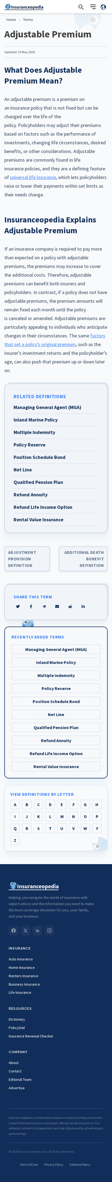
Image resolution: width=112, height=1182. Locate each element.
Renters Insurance (23, 975)
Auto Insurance (21, 959)
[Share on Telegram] (44, 606)
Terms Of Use (29, 1164)
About (13, 1062)
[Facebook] (13, 930)
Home (11, 19)
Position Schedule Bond (56, 701)
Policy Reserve (56, 688)
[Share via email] (57, 606)
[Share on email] (70, 606)
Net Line (56, 714)
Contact (15, 1071)
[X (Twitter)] (25, 930)
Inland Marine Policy (56, 662)
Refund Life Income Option (56, 753)
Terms (28, 19)
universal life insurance (33, 177)
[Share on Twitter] (18, 606)
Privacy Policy (53, 1164)
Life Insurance (20, 992)
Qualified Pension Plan (56, 727)
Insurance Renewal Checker (31, 1036)
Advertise (17, 1087)
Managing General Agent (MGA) (56, 649)
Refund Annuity (56, 740)
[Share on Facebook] (31, 606)
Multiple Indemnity (56, 675)
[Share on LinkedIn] (83, 606)
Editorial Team (20, 1079)
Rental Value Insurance (56, 766)
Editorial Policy (80, 1164)
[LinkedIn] (37, 930)
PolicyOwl (17, 1027)
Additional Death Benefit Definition (84, 559)
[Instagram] (49, 930)
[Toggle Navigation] (93, 6)
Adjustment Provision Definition (22, 559)
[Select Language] (103, 6)
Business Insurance (24, 984)
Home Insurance (22, 967)
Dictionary (17, 1019)
